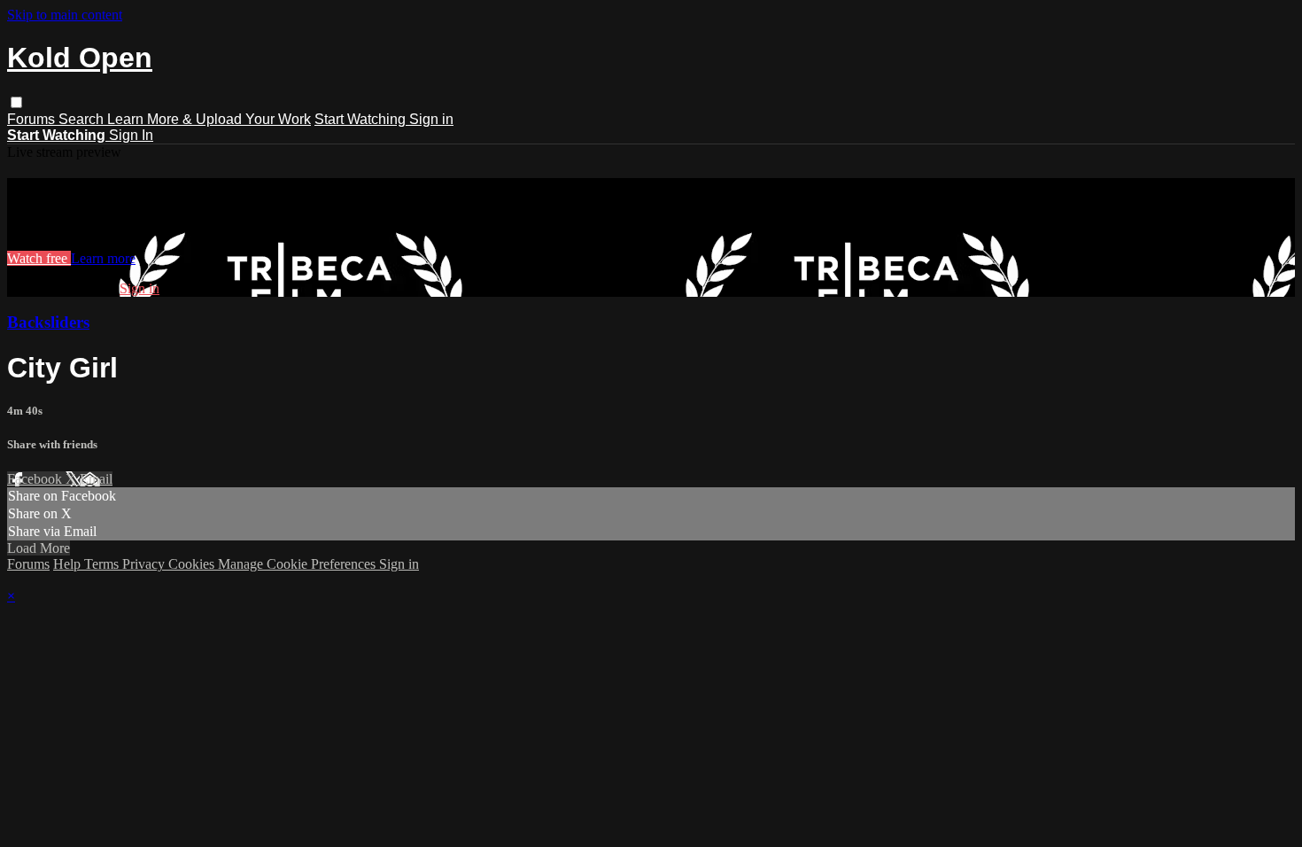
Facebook (36, 478)
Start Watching (361, 119)
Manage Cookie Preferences (298, 563)
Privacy (145, 563)
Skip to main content (64, 14)
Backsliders (48, 322)
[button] (16, 102)
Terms (103, 563)
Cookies (193, 563)
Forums (32, 119)
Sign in (431, 119)
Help (68, 563)
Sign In (131, 135)
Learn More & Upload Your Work (209, 119)
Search (82, 119)
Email (96, 478)
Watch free (39, 258)
